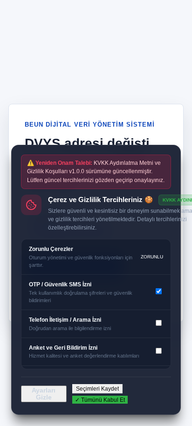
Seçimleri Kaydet (97, 388)
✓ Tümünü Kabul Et (100, 400)
